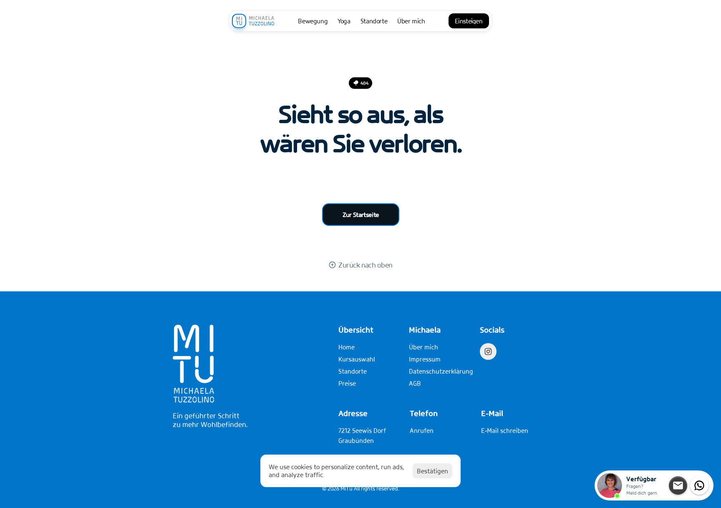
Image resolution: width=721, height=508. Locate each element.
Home (346, 347)
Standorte (352, 371)
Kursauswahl (356, 359)
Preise (347, 383)
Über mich (423, 347)
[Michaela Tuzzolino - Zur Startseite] (253, 21)
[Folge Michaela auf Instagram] (488, 351)
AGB (415, 383)
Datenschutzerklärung (441, 371)
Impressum (425, 359)
